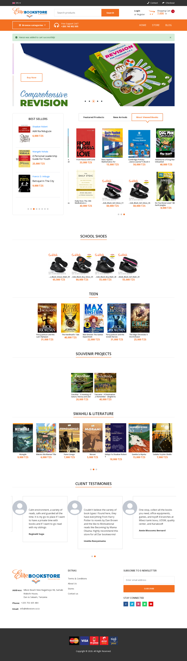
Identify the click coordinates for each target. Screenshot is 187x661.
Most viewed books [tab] (147, 117)
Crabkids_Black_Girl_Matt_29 (129, 277)
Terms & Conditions (77, 578)
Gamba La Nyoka (117, 454)
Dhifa (163, 454)
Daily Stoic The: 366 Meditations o (78, 202)
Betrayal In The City (40, 181)
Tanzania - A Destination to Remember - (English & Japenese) (105, 396)
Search (110, 12)
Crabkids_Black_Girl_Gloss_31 (108, 203)
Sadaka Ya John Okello (140, 454)
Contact (154, 2)
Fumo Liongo (47, 454)
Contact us (73, 593)
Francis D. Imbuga (38, 176)
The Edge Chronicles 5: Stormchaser (138, 336)
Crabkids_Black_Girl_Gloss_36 (135, 203)
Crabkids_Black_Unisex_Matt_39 (59, 277)
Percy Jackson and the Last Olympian (45, 336)
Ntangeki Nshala (37, 151)
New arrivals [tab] (120, 117)
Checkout (170, 2)
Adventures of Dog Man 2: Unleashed (161, 161)
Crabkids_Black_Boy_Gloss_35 (82, 277)
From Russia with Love (81, 160)
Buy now (27, 77)
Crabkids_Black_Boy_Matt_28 (105, 277)
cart (41, 37)
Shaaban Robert (37, 126)
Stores (71, 588)
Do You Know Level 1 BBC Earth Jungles (161, 204)
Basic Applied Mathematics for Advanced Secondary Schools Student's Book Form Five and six (107, 161)
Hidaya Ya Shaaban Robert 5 (94, 455)
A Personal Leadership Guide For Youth (42, 157)
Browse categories (32, 25)
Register (141, 14)
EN (17, 2)
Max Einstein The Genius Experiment (93, 336)
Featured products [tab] (93, 117)
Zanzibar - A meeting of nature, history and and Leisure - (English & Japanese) (81, 396)
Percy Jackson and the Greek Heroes (115, 336)
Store (156, 25)
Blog (168, 25)
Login (137, 10)
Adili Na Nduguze (39, 131)
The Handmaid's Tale (70, 335)
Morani (70, 454)
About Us (72, 583)
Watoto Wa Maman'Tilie (24, 454)
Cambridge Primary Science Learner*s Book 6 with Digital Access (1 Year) (134, 161)
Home (142, 25)
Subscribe (149, 588)
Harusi (22, 37)
